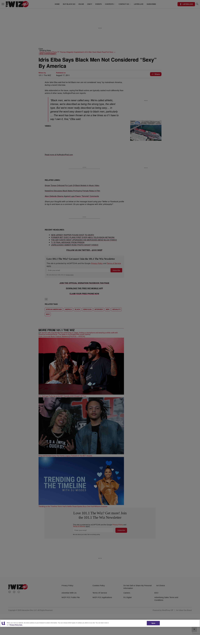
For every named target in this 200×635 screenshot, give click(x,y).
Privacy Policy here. (16, 625)
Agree (153, 623)
